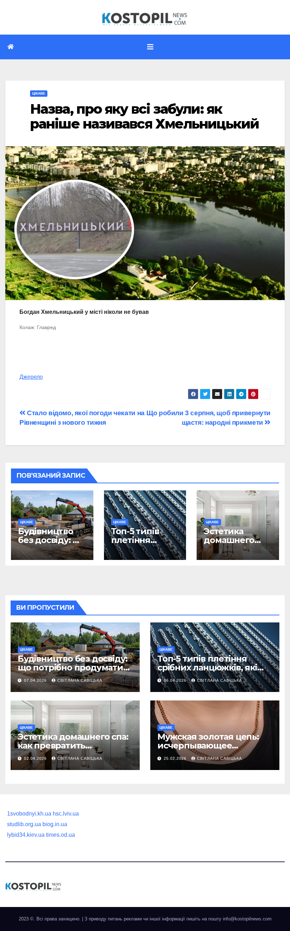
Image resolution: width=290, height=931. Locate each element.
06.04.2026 (176, 680)
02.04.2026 (36, 758)
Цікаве (38, 93)
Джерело (31, 377)
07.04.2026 (36, 680)
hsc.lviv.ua (66, 814)
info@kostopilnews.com (247, 918)
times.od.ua (60, 835)
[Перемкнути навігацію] (150, 47)
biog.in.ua (54, 824)
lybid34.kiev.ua (26, 835)
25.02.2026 (176, 758)
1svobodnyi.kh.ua (29, 814)
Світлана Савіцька (79, 680)
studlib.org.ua (24, 824)
